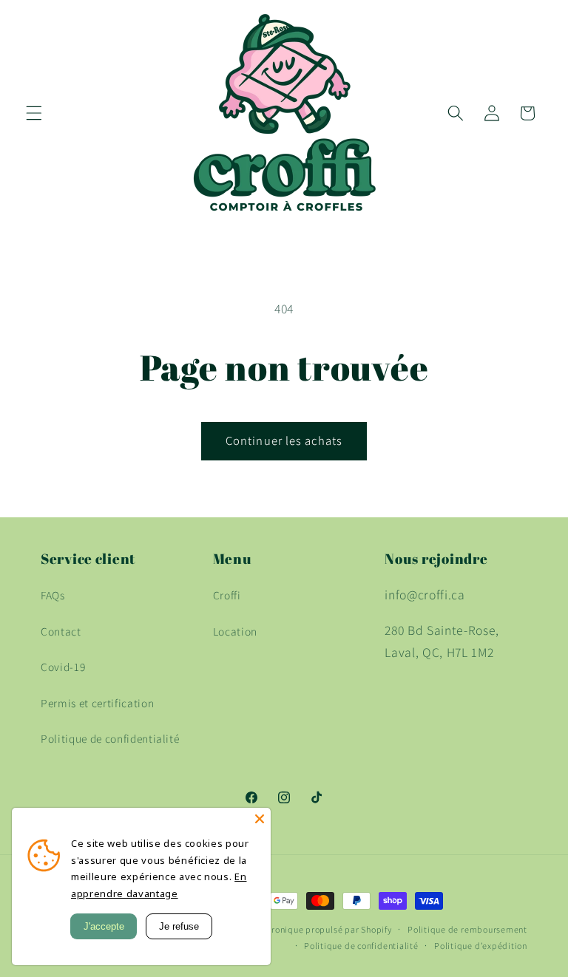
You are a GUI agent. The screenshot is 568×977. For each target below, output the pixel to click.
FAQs (53, 595)
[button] (34, 113)
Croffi (227, 595)
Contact (61, 631)
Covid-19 (63, 666)
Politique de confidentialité (110, 738)
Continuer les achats (284, 440)
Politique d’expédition (480, 945)
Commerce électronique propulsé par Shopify (297, 929)
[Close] (259, 818)
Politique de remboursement (467, 929)
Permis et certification (97, 702)
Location (235, 631)
